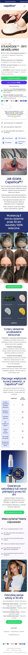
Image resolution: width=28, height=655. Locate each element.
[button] (24, 6)
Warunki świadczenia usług (20, 652)
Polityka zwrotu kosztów (16, 650)
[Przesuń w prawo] (17, 40)
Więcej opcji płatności (14, 86)
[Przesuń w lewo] (10, 40)
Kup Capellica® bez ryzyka (14, 512)
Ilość (2, 104)
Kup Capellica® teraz (14, 286)
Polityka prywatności (8, 652)
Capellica (13, 648)
